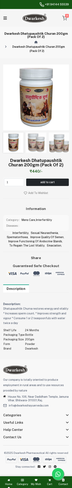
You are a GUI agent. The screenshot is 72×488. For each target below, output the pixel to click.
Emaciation (54, 245)
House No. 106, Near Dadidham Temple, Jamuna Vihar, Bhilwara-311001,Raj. (38, 398)
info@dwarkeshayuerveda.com (29, 405)
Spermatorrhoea (17, 237)
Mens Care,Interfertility (36, 220)
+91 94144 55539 (56, 4)
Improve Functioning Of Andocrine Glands (35, 241)
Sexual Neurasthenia (44, 233)
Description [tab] (16, 288)
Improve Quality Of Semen (47, 237)
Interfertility (20, 233)
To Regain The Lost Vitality (26, 245)
